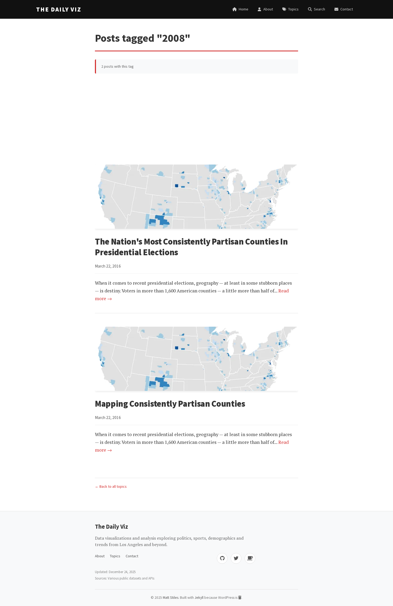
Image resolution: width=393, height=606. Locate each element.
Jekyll (199, 597)
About (100, 556)
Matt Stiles (170, 597)
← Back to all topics (111, 486)
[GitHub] (222, 558)
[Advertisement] (196, 119)
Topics (115, 556)
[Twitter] (236, 558)
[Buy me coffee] (250, 558)
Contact (132, 556)
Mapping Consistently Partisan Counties (170, 403)
